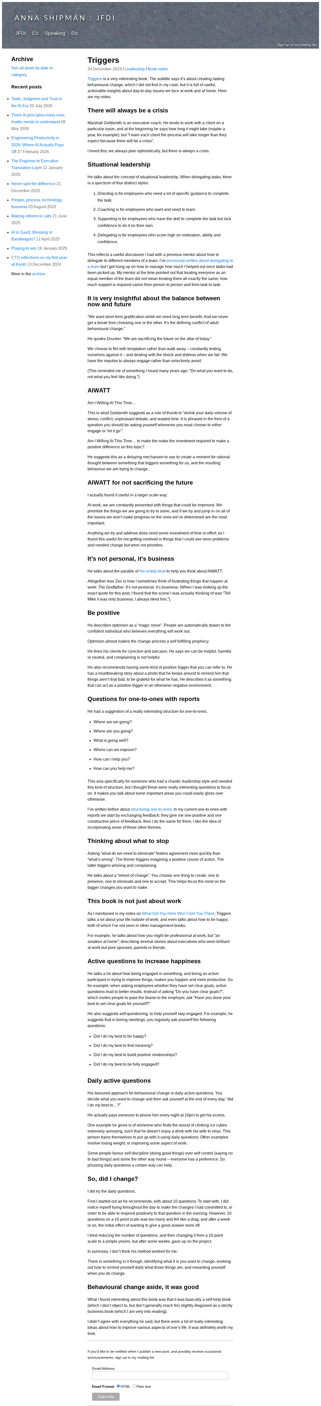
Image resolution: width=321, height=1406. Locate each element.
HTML (125, 1386)
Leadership (135, 69)
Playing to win (23, 248)
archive (38, 274)
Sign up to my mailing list (296, 45)
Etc (74, 33)
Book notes (158, 69)
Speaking (55, 33)
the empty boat (152, 571)
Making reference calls (31, 216)
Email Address (103, 1368)
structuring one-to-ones (151, 809)
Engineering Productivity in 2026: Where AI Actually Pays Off (37, 145)
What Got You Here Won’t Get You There (178, 913)
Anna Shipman (50, 19)
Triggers (95, 79)
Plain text (143, 1386)
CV (35, 33)
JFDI (20, 33)
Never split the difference (33, 184)
